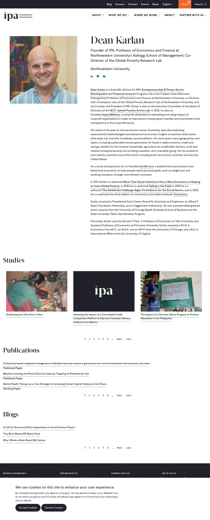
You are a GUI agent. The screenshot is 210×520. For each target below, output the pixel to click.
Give (185, 4)
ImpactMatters (110, 114)
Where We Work (146, 15)
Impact (169, 15)
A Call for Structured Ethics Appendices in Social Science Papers (39, 427)
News (155, 4)
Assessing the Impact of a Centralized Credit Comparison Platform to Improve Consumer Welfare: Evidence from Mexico (102, 318)
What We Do (118, 15)
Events (145, 4)
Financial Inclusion (124, 94)
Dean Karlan (98, 90)
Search (199, 4)
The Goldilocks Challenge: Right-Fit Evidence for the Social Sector (142, 190)
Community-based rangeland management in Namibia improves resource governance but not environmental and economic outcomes (76, 363)
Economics (180, 194)
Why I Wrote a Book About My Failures (24, 440)
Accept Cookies (28, 507)
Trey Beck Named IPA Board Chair (21, 433)
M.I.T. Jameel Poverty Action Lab (130, 110)
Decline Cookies (54, 507)
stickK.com (147, 166)
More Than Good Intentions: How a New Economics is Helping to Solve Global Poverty (145, 184)
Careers (120, 4)
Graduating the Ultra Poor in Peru (24, 314)
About (97, 15)
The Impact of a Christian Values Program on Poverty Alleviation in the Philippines (169, 316)
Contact (133, 4)
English (167, 4)
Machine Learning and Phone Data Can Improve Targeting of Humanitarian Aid (46, 373)
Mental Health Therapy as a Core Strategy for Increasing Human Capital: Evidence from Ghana (54, 384)
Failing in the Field (160, 186)
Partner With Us (192, 15)
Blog (109, 4)
